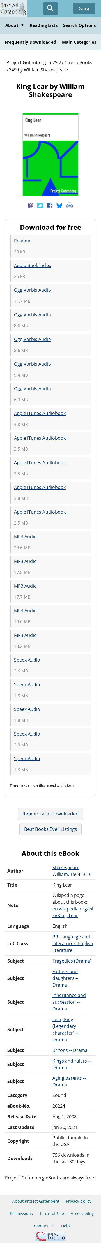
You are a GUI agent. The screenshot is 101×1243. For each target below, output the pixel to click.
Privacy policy (78, 1201)
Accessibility (82, 1213)
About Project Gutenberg (35, 1201)
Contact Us (44, 1225)
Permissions (21, 1213)
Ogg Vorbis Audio (32, 290)
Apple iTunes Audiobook (40, 413)
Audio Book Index (32, 265)
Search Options (79, 25)
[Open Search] (50, 8)
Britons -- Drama (70, 1050)
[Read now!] (50, 195)
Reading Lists (44, 25)
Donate (84, 8)
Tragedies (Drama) (72, 961)
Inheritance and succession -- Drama (69, 1002)
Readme (22, 241)
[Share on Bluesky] (59, 205)
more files (38, 785)
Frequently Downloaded (30, 42)
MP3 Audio (25, 537)
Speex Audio (27, 660)
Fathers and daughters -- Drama (65, 978)
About (14, 25)
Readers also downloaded (50, 813)
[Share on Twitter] (40, 205)
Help (65, 1225)
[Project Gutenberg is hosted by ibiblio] (50, 1239)
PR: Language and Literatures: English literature (72, 943)
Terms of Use (52, 1213)
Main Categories (79, 42)
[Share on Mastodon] (30, 205)
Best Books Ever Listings (50, 829)
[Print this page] (69, 205)
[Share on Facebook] (49, 205)
